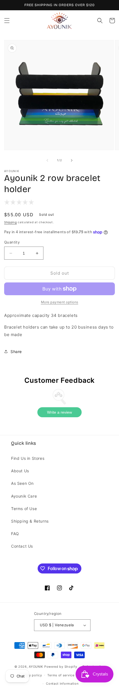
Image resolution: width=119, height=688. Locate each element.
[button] (7, 20)
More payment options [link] (59, 302)
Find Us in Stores (27, 458)
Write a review (59, 412)
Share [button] (16, 351)
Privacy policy (30, 675)
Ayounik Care (24, 496)
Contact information (62, 683)
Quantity (12, 242)
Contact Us (22, 546)
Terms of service (60, 675)
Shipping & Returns (30, 521)
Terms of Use (24, 508)
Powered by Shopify (60, 667)
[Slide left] (47, 160)
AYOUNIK (36, 667)
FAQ (15, 533)
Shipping (10, 222)
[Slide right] (72, 160)
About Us (20, 470)
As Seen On (22, 483)
